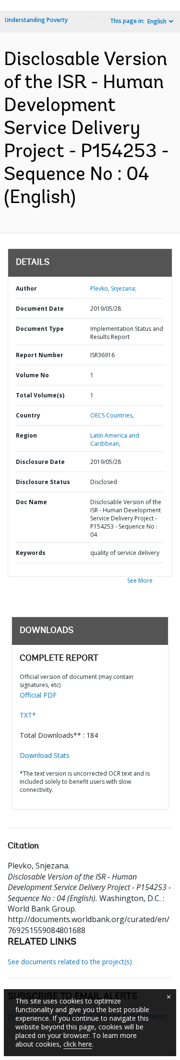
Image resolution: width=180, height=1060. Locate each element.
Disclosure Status (43, 482)
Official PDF (38, 694)
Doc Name (31, 502)
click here (77, 1044)
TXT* (28, 715)
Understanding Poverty (36, 20)
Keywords (31, 553)
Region (26, 435)
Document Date (40, 308)
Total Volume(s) (40, 395)
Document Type (40, 329)
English (157, 21)
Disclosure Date (40, 462)
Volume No (32, 375)
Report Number (39, 355)
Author (26, 288)
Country (28, 415)
